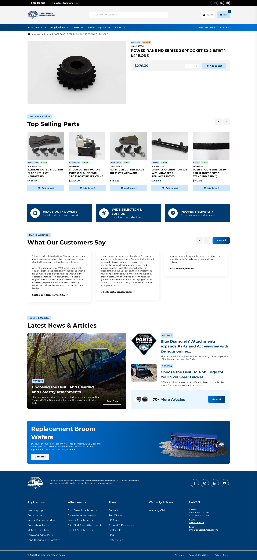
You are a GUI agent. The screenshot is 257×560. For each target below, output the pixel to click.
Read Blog (112, 401)
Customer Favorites (39, 116)
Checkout (40, 456)
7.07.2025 (38, 381)
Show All (221, 240)
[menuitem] (37, 27)
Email (191, 527)
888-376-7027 (196, 522)
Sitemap (179, 555)
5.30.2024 (167, 366)
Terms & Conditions (199, 555)
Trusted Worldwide (39, 234)
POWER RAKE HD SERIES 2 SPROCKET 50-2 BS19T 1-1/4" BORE (80, 34)
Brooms (196, 162)
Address (192, 510)
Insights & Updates (39, 318)
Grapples (155, 162)
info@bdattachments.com (203, 529)
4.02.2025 (167, 335)
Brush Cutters (33, 162)
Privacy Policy (222, 555)
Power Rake (135, 42)
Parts (46, 34)
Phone (192, 520)
